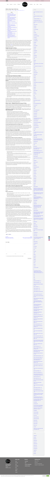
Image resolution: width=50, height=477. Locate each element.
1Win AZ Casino (35, 24)
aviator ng (35, 80)
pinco (34, 249)
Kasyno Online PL (36, 156)
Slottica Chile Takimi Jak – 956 (37, 346)
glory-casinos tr (35, 146)
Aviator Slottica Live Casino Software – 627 (38, 82)
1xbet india (35, 47)
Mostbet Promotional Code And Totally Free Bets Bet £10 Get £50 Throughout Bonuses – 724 (38, 219)
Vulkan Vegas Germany (36, 418)
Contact (41, 4)
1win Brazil (35, 27)
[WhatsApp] (49, 238)
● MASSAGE (26, 461)
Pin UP (34, 244)
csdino (34, 130)
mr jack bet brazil (35, 228)
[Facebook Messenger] (49, 240)
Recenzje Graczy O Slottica (11, 13)
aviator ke (35, 77)
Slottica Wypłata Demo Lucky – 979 (38, 389)
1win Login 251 (35, 34)
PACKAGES (31, 4)
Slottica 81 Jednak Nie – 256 (37, 288)
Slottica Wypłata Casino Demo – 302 (38, 387)
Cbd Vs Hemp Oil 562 (36, 127)
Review (34, 262)
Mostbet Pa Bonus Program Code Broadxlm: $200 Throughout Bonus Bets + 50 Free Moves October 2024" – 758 (38, 213)
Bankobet (35, 87)
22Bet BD (35, 60)
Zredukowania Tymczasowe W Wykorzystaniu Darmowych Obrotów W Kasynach (12, 37)
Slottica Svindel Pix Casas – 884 (37, 378)
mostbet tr (35, 223)
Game (34, 144)
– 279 (34, 14)
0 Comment (14, 10)
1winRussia (35, 42)
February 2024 (35, 445)
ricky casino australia (36, 267)
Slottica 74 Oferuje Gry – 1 (37, 286)
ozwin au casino (35, 235)
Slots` (34, 277)
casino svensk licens (36, 120)
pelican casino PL (36, 241)
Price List (15, 4)
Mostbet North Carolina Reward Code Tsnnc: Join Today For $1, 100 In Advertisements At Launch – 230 (38, 206)
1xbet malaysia (35, 50)
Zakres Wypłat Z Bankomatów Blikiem (12, 17)
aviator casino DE (36, 72)
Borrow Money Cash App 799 (37, 100)
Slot (34, 274)
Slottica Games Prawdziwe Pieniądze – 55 (38, 357)
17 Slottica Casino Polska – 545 (37, 18)
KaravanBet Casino (36, 154)
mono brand (35, 173)
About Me (11, 4)
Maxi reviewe (35, 165)
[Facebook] (6, 0)
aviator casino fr (35, 74)
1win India (35, 32)
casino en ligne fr (35, 111)
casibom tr (35, 106)
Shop (34, 4)
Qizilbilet (35, 259)
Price (16, 467)
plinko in (35, 254)
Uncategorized (35, 410)
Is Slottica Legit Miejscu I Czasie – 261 (38, 150)
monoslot (35, 183)
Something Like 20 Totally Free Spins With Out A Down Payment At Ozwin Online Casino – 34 (38, 394)
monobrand (35, 178)
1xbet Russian (35, 55)
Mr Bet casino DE (36, 226)
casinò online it (35, 116)
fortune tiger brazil (36, 141)
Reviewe (35, 264)
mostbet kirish (35, 203)
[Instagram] (7, 0)
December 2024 (35, 443)
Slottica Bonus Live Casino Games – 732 (38, 314)
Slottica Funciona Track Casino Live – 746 (38, 355)
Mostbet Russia (35, 221)
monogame (35, 181)
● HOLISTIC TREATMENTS (28, 464)
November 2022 (35, 448)
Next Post (27, 237)
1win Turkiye (35, 37)
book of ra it (35, 98)
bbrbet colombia (35, 90)
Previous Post (9, 237)
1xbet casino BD (35, 45)
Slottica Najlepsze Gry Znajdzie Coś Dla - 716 (20, 10)
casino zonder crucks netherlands (37, 122)
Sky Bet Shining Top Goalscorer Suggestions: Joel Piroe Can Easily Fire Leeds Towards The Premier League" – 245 (38, 271)
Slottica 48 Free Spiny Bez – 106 (37, 282)
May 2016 (35, 453)
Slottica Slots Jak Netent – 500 (37, 376)
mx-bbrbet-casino (35, 232)
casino (34, 108)
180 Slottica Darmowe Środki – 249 (37, 20)
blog (34, 95)
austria (34, 67)
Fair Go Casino (35, 137)
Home (7, 4)
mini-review (35, 168)
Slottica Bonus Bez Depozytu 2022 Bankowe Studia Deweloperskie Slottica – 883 (38, 302)
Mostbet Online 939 (36, 210)
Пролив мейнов (35, 423)
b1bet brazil (35, 85)
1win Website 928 (36, 40)
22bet (34, 58)
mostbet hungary (35, 200)
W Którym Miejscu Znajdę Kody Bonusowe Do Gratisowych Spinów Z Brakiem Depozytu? (12, 19)
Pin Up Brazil (35, 246)
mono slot (35, 175)
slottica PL (10, 234)
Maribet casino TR (36, 162)
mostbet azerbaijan (36, 186)
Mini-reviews (35, 170)
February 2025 (35, 440)
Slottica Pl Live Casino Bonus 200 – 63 (38, 372)
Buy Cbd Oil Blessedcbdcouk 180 (37, 103)
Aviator (34, 69)
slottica (7, 234)
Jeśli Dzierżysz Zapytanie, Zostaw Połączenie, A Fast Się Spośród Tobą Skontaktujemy (11, 26)
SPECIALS (18, 4)
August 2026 (35, 435)
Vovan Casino (35, 415)
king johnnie (35, 160)
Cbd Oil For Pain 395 (36, 125)
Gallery (37, 4)
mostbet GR (35, 195)
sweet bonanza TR (36, 403)
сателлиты (35, 426)
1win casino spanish (36, 29)
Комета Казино (35, 420)
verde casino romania (36, 413)
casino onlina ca (35, 113)
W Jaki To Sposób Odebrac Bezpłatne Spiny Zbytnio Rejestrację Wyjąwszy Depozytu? (12, 15)
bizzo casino (35, 93)
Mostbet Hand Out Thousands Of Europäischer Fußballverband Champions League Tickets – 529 (38, 198)
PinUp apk (35, 251)
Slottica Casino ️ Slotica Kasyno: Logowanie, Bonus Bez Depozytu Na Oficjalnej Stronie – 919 (38, 341)
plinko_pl (35, 257)
